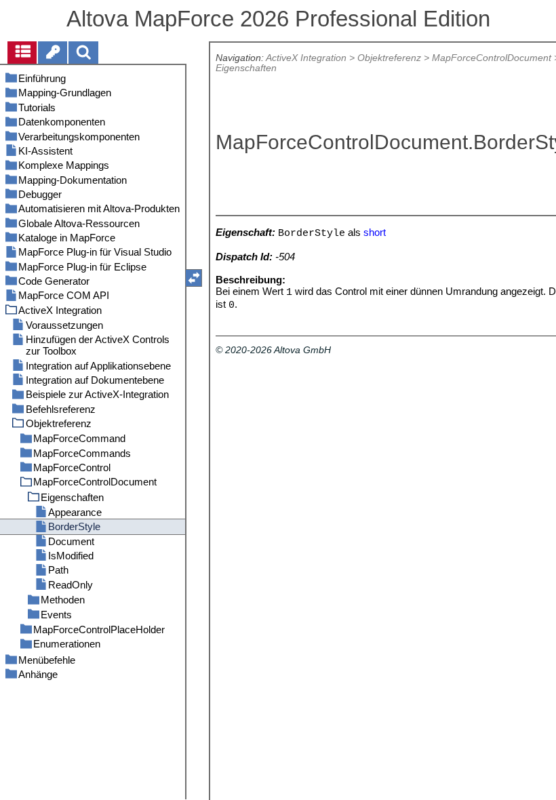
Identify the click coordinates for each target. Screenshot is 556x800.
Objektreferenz (389, 58)
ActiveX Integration (306, 58)
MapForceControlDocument (491, 58)
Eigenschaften (246, 68)
